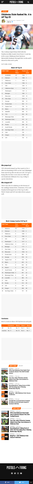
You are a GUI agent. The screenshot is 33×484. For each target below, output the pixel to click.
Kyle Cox (9, 21)
